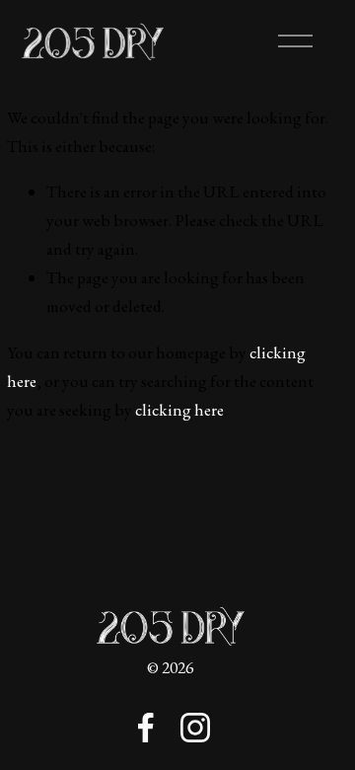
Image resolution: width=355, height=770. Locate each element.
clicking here (179, 410)
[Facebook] (146, 727)
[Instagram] (195, 727)
